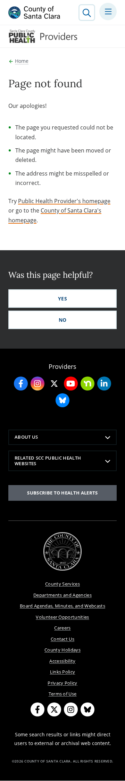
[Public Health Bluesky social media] (62, 400)
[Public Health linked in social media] (104, 383)
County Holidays (62, 650)
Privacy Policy (62, 683)
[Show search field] (86, 12)
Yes (62, 298)
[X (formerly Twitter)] (54, 709)
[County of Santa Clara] (34, 12)
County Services (62, 584)
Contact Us (62, 639)
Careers (62, 628)
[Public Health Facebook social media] (21, 383)
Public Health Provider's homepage (64, 201)
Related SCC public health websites (48, 461)
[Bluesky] (87, 709)
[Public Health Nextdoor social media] (87, 383)
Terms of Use (63, 694)
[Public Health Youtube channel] (71, 383)
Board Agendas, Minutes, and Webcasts (62, 606)
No (63, 320)
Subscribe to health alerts (62, 493)
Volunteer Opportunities (62, 617)
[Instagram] (71, 709)
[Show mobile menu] (108, 11)
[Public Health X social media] (54, 383)
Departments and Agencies (62, 595)
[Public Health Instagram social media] (37, 383)
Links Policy (62, 672)
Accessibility (62, 661)
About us (26, 437)
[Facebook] (37, 709)
